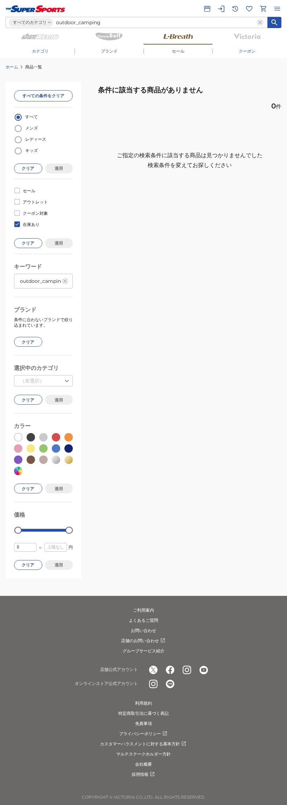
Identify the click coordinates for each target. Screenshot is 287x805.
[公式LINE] (170, 684)
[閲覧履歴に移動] (235, 8)
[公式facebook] (170, 670)
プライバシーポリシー (140, 733)
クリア (28, 168)
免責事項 (143, 723)
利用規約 (143, 703)
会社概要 (143, 764)
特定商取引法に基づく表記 (143, 713)
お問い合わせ (143, 630)
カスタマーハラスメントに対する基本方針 (140, 743)
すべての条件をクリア (43, 95)
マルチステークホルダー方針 (143, 754)
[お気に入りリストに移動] (249, 9)
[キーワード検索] (274, 22)
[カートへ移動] (263, 9)
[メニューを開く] (277, 8)
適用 (59, 168)
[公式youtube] (204, 670)
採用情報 (140, 774)
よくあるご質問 (143, 620)
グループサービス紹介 (143, 650)
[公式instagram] (187, 670)
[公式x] (153, 670)
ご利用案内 (143, 610)
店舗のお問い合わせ (140, 640)
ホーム (12, 66)
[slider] (18, 530)
